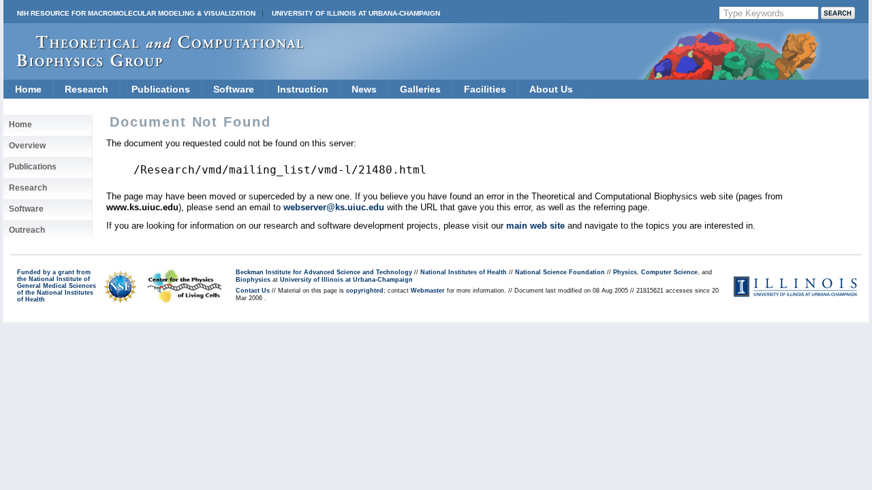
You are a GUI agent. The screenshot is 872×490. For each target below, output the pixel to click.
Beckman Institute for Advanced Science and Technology (324, 272)
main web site (535, 225)
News (364, 89)
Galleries (420, 89)
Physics (625, 272)
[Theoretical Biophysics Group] (154, 64)
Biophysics (253, 279)
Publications (160, 89)
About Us (551, 89)
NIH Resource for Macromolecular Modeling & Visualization (136, 13)
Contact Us (253, 290)
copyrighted (365, 290)
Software (233, 89)
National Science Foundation (560, 272)
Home (28, 89)
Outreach (27, 230)
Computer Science (669, 272)
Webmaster (428, 290)
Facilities (485, 89)
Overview (27, 145)
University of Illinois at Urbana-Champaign (356, 13)
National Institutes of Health (463, 272)
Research (86, 89)
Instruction (302, 89)
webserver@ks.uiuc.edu (333, 207)
